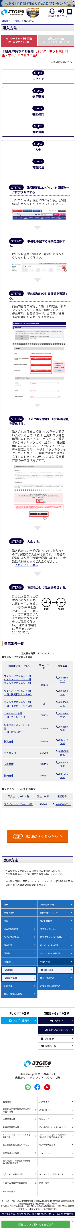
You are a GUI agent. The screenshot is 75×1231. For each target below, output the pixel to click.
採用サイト (44, 1101)
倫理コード (44, 1118)
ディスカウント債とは (50, 953)
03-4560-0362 (64, 692)
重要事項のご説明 (11, 1153)
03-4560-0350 (64, 715)
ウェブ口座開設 (21, 1020)
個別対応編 (49, 969)
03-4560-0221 (63, 804)
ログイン (58, 1020)
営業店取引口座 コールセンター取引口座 (56, 40)
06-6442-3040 (64, 764)
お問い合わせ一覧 (58, 1029)
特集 (6, 920)
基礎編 (10, 969)
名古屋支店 (10, 752)
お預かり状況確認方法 (50, 985)
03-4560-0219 (64, 679)
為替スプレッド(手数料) (51, 937)
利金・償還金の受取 (13, 994)
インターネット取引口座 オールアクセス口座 (19, 40)
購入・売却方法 (47, 977)
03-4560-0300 (64, 703)
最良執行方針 (9, 1118)
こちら (68, 62)
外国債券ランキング (49, 912)
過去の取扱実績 (11, 928)
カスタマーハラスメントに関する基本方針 (16, 1135)
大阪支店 (8, 764)
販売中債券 (9, 912)
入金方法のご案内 (26, 565)
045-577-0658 (64, 741)
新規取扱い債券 (47, 904)
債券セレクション (48, 928)
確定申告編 (12, 977)
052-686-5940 (64, 752)
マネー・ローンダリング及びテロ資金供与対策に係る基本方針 (53, 1135)
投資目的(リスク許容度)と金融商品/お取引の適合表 (16, 1161)
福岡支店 (8, 775)
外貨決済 (8, 985)
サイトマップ (9, 1191)
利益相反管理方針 (11, 1127)
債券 (17, 21)
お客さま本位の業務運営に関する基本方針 (17, 1110)
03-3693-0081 (64, 728)
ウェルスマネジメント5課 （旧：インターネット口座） (19, 703)
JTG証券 (6, 21)
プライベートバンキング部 (18, 804)
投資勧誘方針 (45, 1110)
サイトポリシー (46, 1153)
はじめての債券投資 (49, 945)
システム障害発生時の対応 (15, 1182)
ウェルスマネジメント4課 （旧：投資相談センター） (18, 692)
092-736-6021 (64, 775)
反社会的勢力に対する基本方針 (53, 1127)
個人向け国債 (46, 920)
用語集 (7, 953)
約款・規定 (44, 1182)
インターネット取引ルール (51, 1174)
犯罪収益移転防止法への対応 (16, 1144)
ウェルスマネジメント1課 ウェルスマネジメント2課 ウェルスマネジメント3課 (17, 679)
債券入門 (8, 945)
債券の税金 (45, 961)
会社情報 (7, 1101)
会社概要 (49, 1039)
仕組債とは (9, 961)
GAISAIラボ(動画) (11, 937)
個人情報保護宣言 (47, 1144)
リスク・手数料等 (14, 1174)
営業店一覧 (50, 1046)
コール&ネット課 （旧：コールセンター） (17, 715)
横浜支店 (8, 741)
